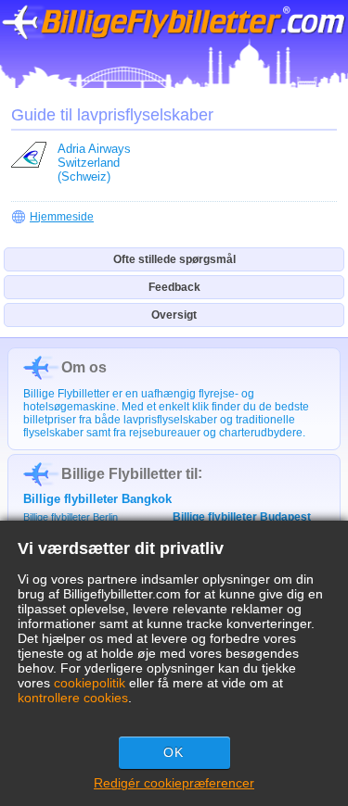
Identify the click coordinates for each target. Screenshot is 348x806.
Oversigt (174, 315)
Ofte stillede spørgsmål (174, 259)
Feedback (174, 287)
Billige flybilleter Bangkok (97, 499)
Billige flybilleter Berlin (70, 517)
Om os (84, 367)
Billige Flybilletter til (129, 474)
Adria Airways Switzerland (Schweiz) (94, 162)
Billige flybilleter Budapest (242, 516)
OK (173, 752)
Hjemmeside (62, 216)
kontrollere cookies (73, 697)
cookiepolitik (89, 682)
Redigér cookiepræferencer (174, 782)
